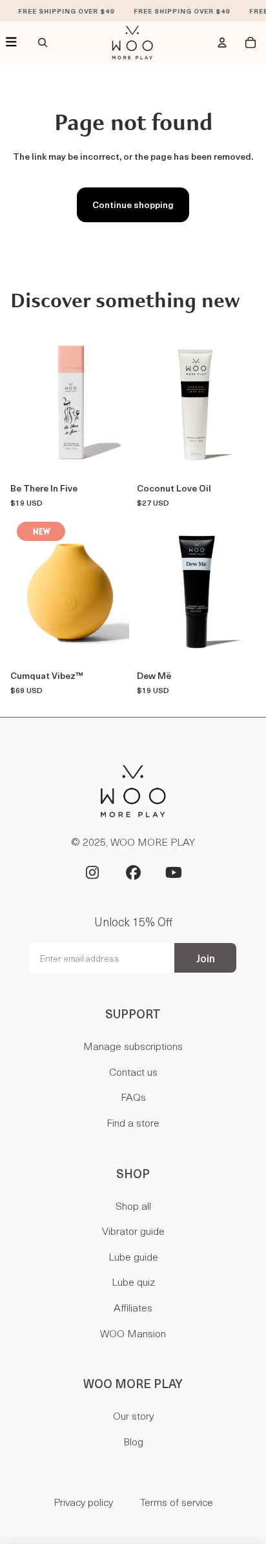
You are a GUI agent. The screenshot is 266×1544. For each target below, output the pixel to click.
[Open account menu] (222, 42)
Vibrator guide (133, 1230)
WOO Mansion (133, 1332)
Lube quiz (133, 1281)
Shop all (133, 1205)
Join (205, 958)
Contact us (133, 1071)
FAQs (133, 1096)
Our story (133, 1415)
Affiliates (133, 1307)
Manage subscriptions (133, 1045)
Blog (133, 1441)
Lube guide (133, 1256)
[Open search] (42, 42)
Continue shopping (133, 204)
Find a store (133, 1122)
